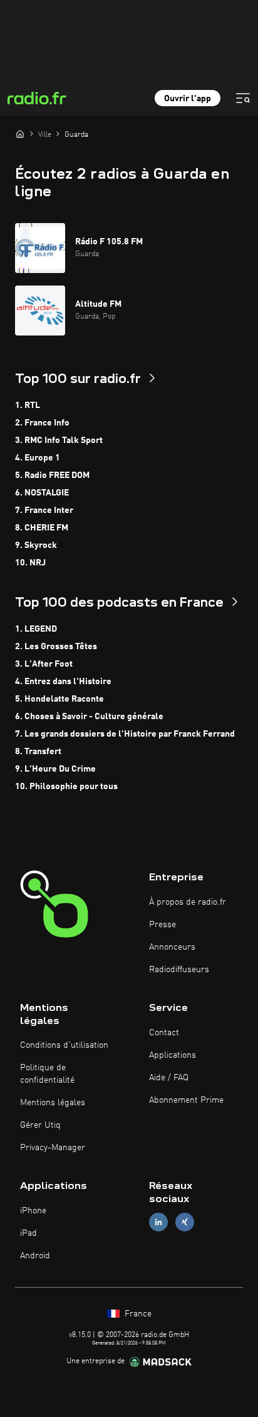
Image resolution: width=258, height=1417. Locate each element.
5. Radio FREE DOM (52, 475)
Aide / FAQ (168, 1077)
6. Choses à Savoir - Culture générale (89, 716)
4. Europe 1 (37, 458)
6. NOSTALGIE (42, 493)
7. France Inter (44, 510)
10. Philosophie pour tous (66, 786)
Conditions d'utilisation (64, 1045)
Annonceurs (172, 947)
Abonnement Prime (186, 1100)
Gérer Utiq (40, 1125)
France (137, 1314)
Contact (164, 1032)
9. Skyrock (36, 545)
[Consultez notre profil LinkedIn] (158, 1222)
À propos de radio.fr (187, 902)
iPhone (33, 1210)
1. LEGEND (36, 629)
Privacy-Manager (52, 1147)
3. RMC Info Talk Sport (59, 440)
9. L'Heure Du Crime (55, 769)
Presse (162, 924)
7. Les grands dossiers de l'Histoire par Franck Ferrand (125, 734)
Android (35, 1255)
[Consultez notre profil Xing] (185, 1222)
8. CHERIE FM (41, 528)
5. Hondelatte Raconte (59, 699)
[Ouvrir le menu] (242, 98)
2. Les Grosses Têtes (56, 646)
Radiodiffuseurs (179, 969)
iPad (28, 1233)
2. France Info (42, 423)
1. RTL (27, 405)
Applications (172, 1055)
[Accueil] (20, 134)
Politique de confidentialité (47, 1074)
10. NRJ (30, 563)
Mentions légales (52, 1102)
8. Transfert (38, 751)
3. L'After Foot (44, 664)
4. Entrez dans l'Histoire (63, 681)
